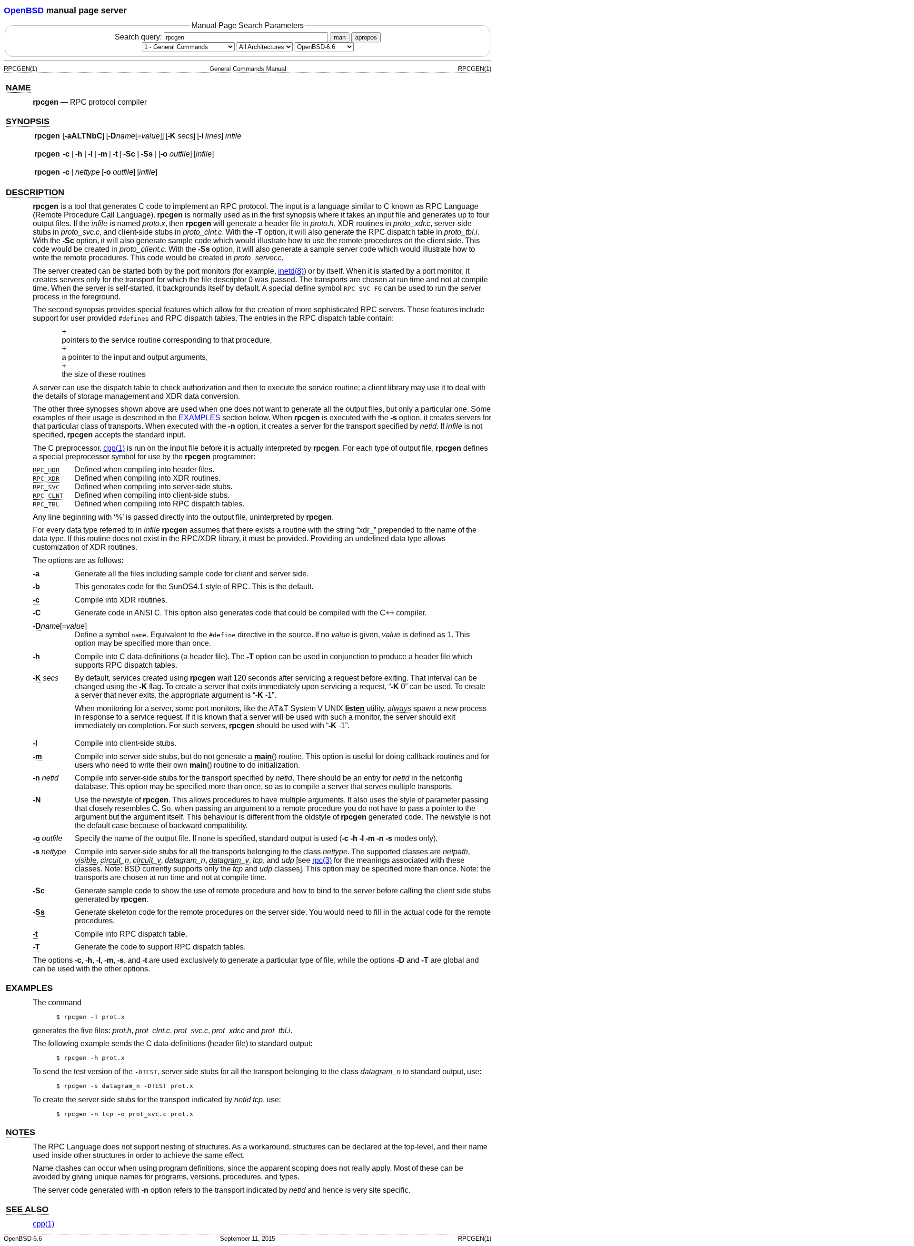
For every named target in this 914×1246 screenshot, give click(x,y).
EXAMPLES (199, 418)
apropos (366, 37)
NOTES (20, 1132)
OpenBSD (24, 10)
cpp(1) (114, 448)
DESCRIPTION (35, 192)
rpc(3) (322, 860)
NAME (18, 87)
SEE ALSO (27, 1209)
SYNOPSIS (28, 121)
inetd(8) (291, 271)
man (340, 37)
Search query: (139, 37)
